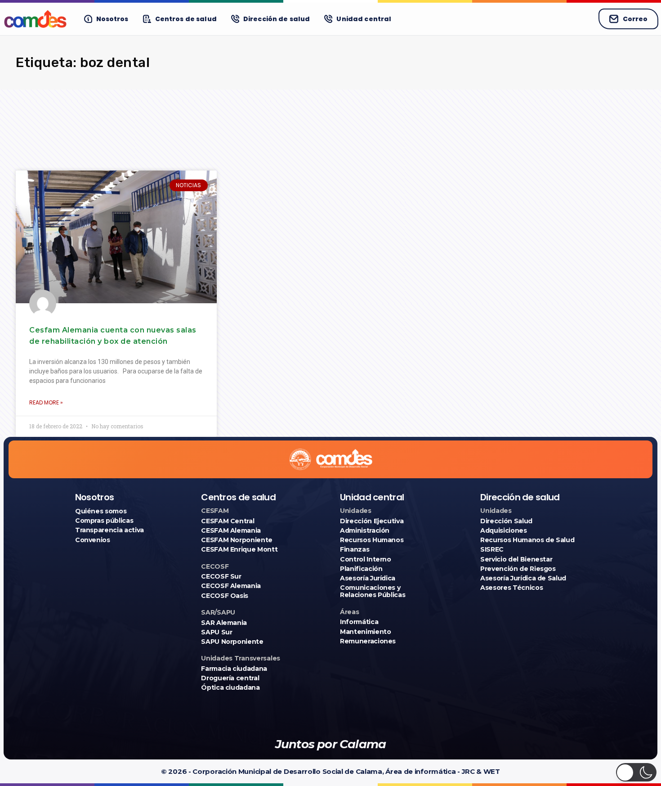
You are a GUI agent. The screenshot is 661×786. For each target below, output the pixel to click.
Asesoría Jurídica (367, 578)
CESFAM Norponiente (236, 539)
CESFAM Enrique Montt (239, 549)
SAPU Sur (216, 632)
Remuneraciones (368, 641)
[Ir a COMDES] (35, 19)
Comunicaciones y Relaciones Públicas (372, 591)
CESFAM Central (227, 521)
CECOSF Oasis (224, 595)
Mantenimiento (365, 631)
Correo (635, 18)
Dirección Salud (506, 521)
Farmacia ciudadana (234, 668)
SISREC (492, 549)
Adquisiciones (503, 530)
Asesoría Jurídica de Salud (523, 578)
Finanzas (354, 549)
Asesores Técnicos (511, 587)
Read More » (46, 402)
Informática (359, 621)
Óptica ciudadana (230, 687)
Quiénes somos (100, 511)
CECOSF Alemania (231, 585)
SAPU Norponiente (232, 641)
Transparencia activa (109, 530)
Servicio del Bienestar (516, 559)
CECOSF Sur (221, 576)
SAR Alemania (224, 622)
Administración (364, 530)
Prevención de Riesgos (518, 568)
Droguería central (230, 678)
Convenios (92, 539)
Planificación (361, 568)
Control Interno (365, 559)
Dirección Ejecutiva (371, 521)
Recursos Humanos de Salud (527, 539)
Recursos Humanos (371, 539)
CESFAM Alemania (231, 530)
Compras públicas (104, 520)
